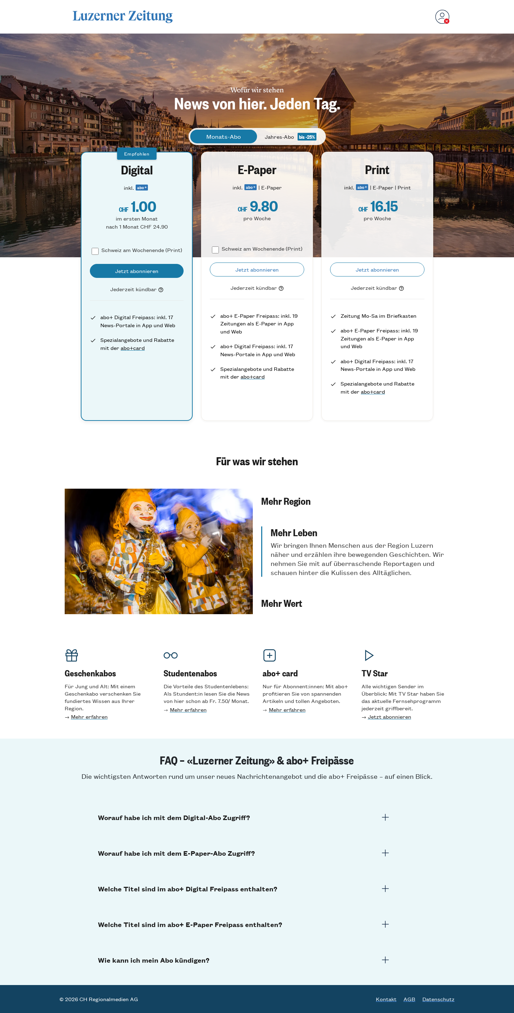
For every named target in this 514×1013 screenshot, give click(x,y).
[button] (355, 500)
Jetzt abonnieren (389, 716)
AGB (409, 999)
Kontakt (386, 999)
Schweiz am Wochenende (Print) (141, 249)
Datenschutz (438, 999)
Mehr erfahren (89, 716)
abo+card (133, 347)
